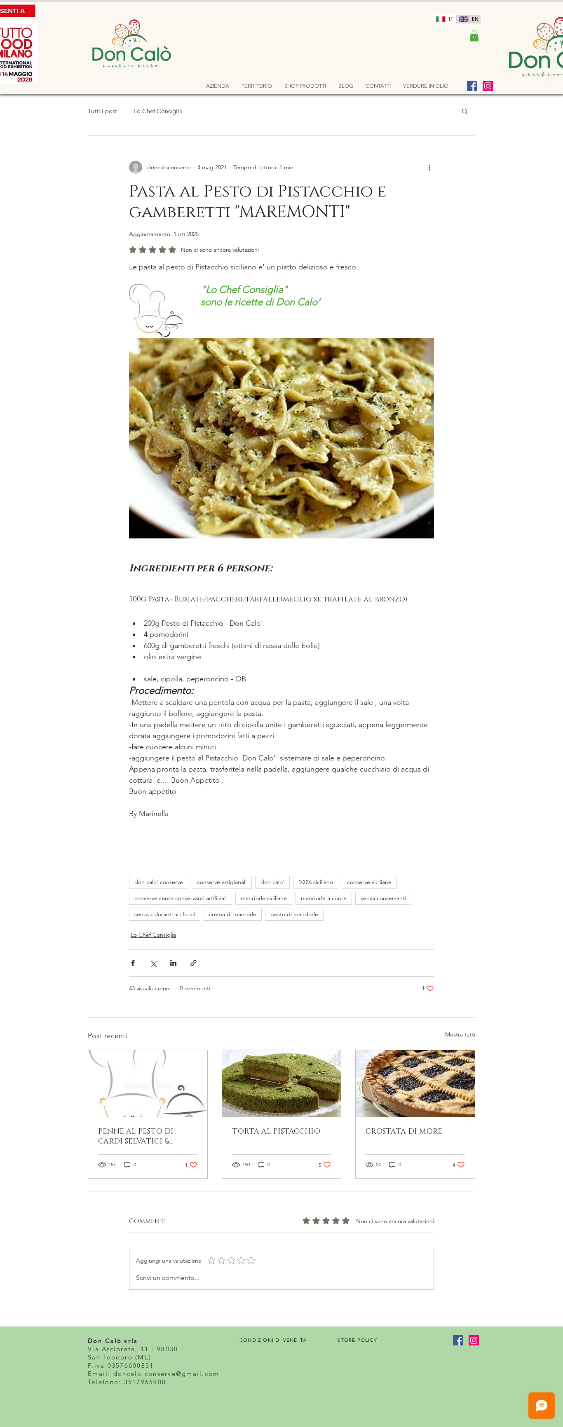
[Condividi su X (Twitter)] (153, 963)
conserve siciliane (369, 882)
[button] (474, 35)
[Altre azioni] (429, 167)
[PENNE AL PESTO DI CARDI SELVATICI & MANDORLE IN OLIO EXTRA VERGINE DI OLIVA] (147, 1083)
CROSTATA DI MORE (404, 1132)
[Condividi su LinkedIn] (173, 963)
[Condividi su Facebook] (133, 963)
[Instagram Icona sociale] (488, 86)
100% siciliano (315, 882)
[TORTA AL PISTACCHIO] (281, 1083)
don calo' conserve (158, 882)
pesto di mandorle (294, 914)
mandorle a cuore (324, 898)
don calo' (272, 882)
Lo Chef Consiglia (158, 111)
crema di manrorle (232, 914)
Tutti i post (102, 111)
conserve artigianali (221, 882)
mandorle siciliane (264, 898)
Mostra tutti (460, 1034)
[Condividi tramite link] (193, 963)
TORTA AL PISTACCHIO (276, 1132)
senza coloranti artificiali (164, 914)
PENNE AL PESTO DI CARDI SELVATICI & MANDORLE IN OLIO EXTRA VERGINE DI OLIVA (147, 1136)
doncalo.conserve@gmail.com (166, 1374)
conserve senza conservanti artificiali (180, 898)
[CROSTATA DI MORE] (415, 1083)
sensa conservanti (383, 898)
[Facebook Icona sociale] (472, 86)
